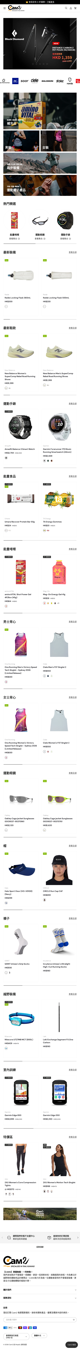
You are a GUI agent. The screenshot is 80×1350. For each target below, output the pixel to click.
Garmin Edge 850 (13, 1115)
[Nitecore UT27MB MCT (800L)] (21, 1017)
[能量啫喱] (14, 220)
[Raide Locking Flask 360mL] (21, 275)
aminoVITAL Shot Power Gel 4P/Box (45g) (18, 596)
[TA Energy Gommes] (59, 499)
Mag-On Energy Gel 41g (54, 594)
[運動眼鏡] (40, 220)
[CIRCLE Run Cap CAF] (59, 869)
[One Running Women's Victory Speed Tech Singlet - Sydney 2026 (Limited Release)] (21, 720)
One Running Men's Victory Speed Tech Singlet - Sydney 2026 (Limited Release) (21, 670)
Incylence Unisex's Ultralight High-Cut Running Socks (56, 965)
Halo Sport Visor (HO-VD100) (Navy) (18, 892)
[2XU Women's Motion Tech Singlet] (59, 1160)
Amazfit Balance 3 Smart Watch (20, 449)
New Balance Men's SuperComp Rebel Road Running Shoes (58, 375)
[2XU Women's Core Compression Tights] (21, 1160)
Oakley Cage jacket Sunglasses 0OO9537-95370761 (57, 820)
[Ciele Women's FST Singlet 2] (59, 720)
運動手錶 (65, 234)
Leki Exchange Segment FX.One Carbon (58, 1041)
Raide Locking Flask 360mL (18, 297)
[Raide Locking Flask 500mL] (59, 275)
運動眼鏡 (40, 234)
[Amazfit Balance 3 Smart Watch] (21, 426)
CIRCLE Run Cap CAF (53, 891)
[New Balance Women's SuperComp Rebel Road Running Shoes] (21, 351)
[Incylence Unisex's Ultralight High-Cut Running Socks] (59, 941)
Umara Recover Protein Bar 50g (20, 521)
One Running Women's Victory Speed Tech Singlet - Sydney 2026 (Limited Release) (21, 746)
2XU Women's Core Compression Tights (20, 1184)
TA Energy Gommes (52, 521)
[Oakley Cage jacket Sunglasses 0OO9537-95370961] (21, 796)
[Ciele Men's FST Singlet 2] (59, 645)
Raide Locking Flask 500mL (56, 297)
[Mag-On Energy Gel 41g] (59, 572)
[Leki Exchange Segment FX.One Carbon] (59, 1017)
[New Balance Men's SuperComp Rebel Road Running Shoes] (59, 351)
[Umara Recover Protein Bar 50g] (21, 499)
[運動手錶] (66, 220)
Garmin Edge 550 (51, 1115)
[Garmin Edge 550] (59, 1093)
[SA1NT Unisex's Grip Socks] (21, 941)
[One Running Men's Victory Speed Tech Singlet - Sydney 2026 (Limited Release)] (21, 645)
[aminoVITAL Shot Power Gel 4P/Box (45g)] (21, 572)
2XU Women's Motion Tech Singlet (59, 1182)
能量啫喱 (14, 234)
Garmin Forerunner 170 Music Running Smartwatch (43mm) (57, 450)
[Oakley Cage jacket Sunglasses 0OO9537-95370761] (59, 796)
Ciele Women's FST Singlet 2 (56, 743)
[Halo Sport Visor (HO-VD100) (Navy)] (21, 869)
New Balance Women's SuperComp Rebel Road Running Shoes (20, 376)
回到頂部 (40, 1247)
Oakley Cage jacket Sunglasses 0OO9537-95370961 (19, 820)
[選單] (4, 8)
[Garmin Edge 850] (21, 1093)
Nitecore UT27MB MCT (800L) (19, 1039)
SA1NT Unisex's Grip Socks (17, 964)
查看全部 (73, 252)
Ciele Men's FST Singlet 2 (54, 667)
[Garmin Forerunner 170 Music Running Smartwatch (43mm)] (59, 426)
